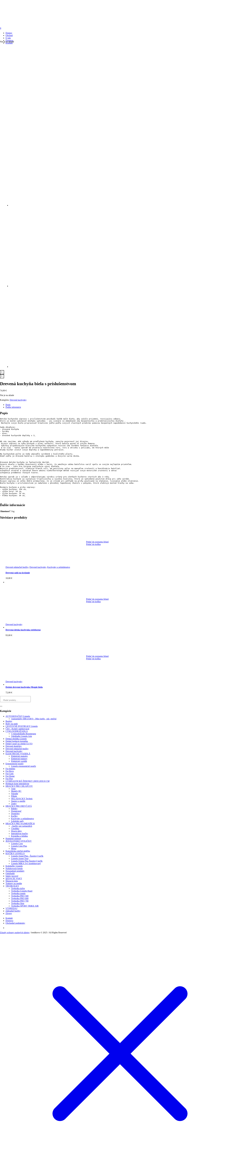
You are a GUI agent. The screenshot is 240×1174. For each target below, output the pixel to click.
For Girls (9, 773)
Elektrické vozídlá (19, 761)
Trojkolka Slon (17, 903)
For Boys (10, 771)
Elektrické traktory (19, 758)
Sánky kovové (12, 876)
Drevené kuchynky (18, 400)
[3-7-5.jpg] (66, 366)
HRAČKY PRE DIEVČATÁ (19, 806)
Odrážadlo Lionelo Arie (21, 736)
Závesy (9, 913)
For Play (9, 778)
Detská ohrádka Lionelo (16, 739)
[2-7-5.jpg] (66, 286)
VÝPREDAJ (11, 908)
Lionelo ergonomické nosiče (23, 766)
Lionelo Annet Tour (19, 858)
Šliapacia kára (12, 881)
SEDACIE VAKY (14, 878)
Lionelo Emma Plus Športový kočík (26, 861)
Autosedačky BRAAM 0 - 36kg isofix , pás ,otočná (33, 719)
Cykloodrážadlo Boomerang (23, 734)
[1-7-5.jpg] (57, 122)
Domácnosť (16, 811)
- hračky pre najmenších (21, 826)
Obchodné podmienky (15, 923)
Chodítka (15, 828)
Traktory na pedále (14, 883)
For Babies (10, 768)
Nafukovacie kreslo (14, 868)
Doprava (9, 920)
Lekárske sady (17, 821)
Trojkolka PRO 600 (19, 898)
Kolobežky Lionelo (14, 866)
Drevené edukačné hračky (17, 567)
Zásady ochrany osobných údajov (15, 932)
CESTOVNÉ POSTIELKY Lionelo (22, 726)
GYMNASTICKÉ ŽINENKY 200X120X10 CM (27, 781)
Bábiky (14, 808)
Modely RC (16, 791)
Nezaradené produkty (15, 871)
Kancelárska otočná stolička (18, 851)
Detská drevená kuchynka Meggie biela (24, 687)
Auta (13, 788)
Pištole (14, 796)
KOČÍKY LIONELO (15, 853)
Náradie (14, 793)
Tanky (14, 803)
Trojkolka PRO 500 (19, 896)
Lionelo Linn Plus (19, 846)
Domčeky (15, 813)
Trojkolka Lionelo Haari (21, 891)
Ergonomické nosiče (14, 763)
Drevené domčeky (14, 746)
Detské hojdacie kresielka (17, 741)
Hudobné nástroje (13, 838)
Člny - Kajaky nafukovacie (17, 729)
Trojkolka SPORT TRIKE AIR (25, 906)
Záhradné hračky (13, 911)
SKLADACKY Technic (22, 798)
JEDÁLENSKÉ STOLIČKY (19, 841)
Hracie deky (16, 831)
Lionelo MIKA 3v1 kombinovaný (26, 863)
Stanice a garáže (18, 801)
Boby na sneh (12, 724)
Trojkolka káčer (18, 888)
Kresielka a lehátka (19, 836)
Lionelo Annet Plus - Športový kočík (27, 856)
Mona (13, 848)
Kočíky (14, 816)
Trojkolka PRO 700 (19, 901)
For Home (10, 776)
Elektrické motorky (19, 756)
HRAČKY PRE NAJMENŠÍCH (20, 823)
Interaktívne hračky (19, 833)
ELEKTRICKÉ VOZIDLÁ (18, 753)
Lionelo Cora (17, 843)
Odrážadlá (10, 873)
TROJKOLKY (12, 886)
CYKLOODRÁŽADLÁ (17, 731)
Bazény (9, 721)
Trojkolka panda (18, 893)
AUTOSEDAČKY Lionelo (18, 716)
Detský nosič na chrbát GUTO (19, 744)
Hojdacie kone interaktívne (17, 783)
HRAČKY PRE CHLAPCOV (19, 786)
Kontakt (9, 918)
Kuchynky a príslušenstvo (58, 567)
